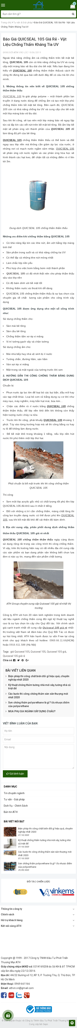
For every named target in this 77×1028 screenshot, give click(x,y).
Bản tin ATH (11, 812)
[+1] (27, 660)
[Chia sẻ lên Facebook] (14, 660)
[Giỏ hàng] (71, 6)
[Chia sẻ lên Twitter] (18, 660)
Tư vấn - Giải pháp (14, 799)
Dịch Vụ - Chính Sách (16, 805)
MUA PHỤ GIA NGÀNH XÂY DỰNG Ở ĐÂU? (32, 711)
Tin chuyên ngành (14, 793)
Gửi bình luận (16, 773)
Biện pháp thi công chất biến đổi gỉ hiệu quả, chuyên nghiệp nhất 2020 (38, 678)
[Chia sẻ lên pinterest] (22, 660)
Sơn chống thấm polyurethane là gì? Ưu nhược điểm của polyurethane (38, 704)
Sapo (45, 1024)
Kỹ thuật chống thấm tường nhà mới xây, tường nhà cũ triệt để (39, 687)
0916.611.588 (17, 644)
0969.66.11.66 (58, 640)
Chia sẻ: (8, 660)
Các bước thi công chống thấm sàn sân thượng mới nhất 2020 (38, 695)
